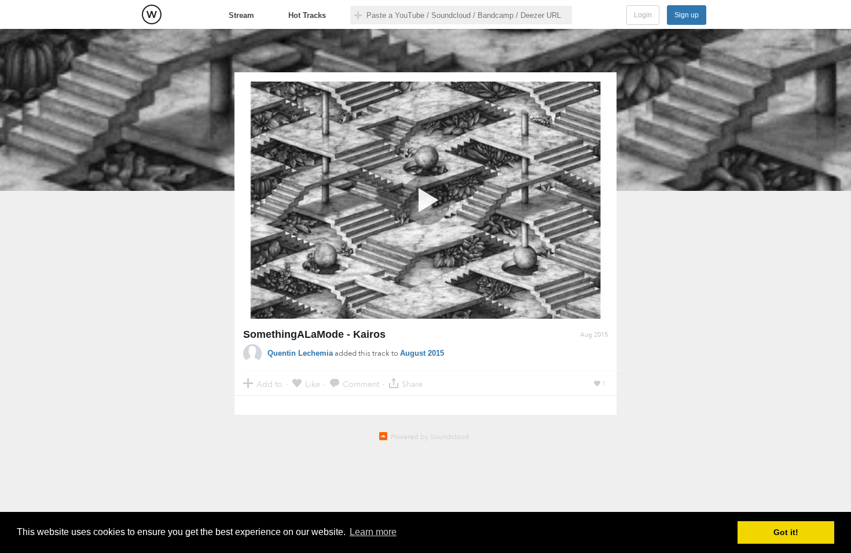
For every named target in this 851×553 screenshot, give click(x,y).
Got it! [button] (785, 532)
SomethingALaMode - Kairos (314, 334)
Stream (241, 15)
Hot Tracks (307, 15)
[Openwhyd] (152, 14)
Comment (361, 384)
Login (643, 15)
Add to (269, 384)
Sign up (686, 15)
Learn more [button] (373, 532)
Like (312, 384)
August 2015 (422, 353)
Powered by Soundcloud (430, 436)
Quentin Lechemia (300, 353)
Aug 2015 (594, 334)
